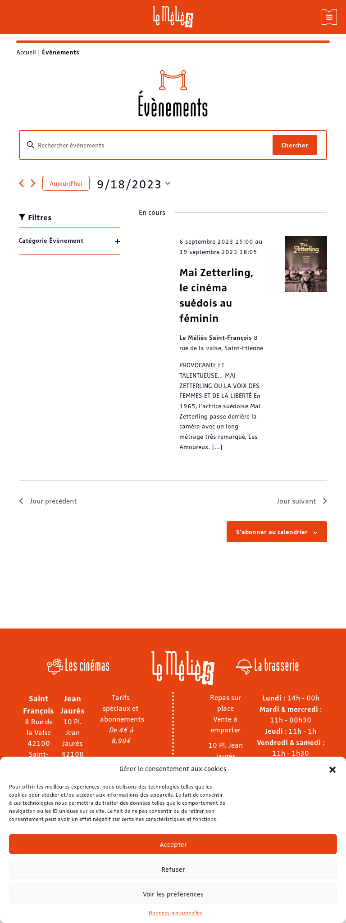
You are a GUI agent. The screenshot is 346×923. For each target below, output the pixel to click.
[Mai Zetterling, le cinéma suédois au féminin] (306, 264)
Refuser (173, 869)
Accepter (173, 844)
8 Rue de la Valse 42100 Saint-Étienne (39, 743)
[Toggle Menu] (329, 17)
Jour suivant (296, 500)
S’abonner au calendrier (272, 531)
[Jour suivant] (33, 183)
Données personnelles (175, 912)
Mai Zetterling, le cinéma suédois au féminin (216, 294)
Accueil (26, 52)
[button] (332, 768)
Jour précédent (53, 500)
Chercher (295, 145)
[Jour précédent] (21, 183)
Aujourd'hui (66, 183)
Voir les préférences (173, 893)
